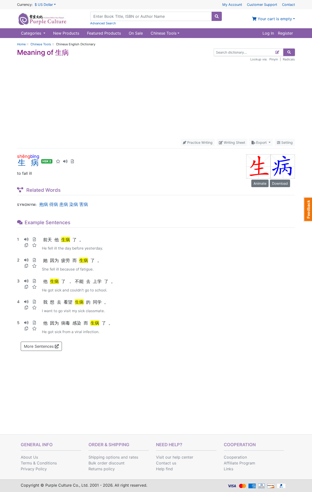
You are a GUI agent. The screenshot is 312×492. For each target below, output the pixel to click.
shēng (23, 156)
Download (280, 183)
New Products (66, 33)
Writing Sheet (234, 142)
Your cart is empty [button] (274, 18)
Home (21, 44)
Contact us (166, 463)
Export (261, 142)
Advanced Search (103, 23)
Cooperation (235, 457)
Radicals (289, 59)
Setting (286, 142)
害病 (83, 204)
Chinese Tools (40, 44)
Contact (288, 4)
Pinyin (273, 59)
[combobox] (151, 16)
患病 (63, 204)
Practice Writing (199, 142)
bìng (34, 156)
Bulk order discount (106, 463)
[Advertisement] (156, 100)
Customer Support (262, 4)
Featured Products (104, 33)
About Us (29, 457)
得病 (53, 204)
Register (285, 33)
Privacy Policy (34, 468)
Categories (31, 33)
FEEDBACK (307, 209)
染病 (73, 204)
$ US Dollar (44, 4)
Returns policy (101, 468)
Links (228, 468)
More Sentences (39, 346)
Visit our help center (174, 457)
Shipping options (104, 457)
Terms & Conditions (39, 463)
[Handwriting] (277, 52)
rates (133, 457)
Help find (164, 468)
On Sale (136, 33)
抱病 (43, 204)
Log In (268, 33)
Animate (260, 183)
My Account (232, 4)
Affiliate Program (239, 463)
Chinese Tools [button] (163, 33)
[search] (217, 16)
